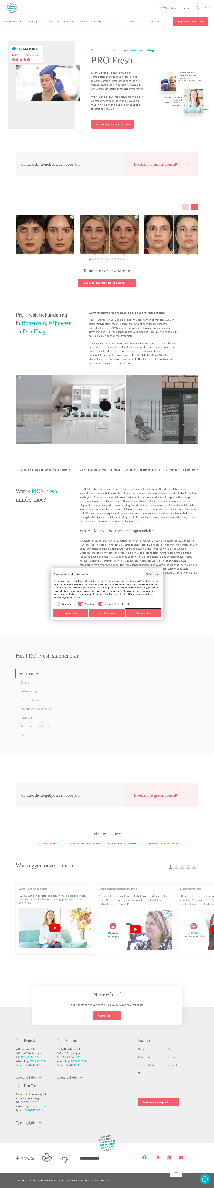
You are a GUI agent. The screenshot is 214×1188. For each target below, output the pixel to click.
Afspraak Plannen (187, 21)
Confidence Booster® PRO (162, 843)
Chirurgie (69, 21)
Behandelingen (146, 1048)
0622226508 (38, 1061)
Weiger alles (71, 613)
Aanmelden (104, 1015)
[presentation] (184, 207)
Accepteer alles (143, 613)
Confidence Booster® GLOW (124, 843)
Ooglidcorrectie (51, 21)
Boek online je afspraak (156, 1102)
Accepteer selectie (107, 613)
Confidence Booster (149, 1057)
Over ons (154, 21)
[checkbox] (63, 604)
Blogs (142, 21)
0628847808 (32, 1064)
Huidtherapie (32, 21)
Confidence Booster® (89, 21)
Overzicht (154, 574)
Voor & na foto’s (113, 21)
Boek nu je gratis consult (109, 124)
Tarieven (130, 21)
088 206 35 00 (29, 1056)
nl (206, 7)
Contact (186, 8)
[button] (90, 259)
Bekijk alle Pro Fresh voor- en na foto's (104, 282)
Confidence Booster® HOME (84, 843)
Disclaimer (85, 1180)
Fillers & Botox (13, 21)
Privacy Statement (101, 1180)
